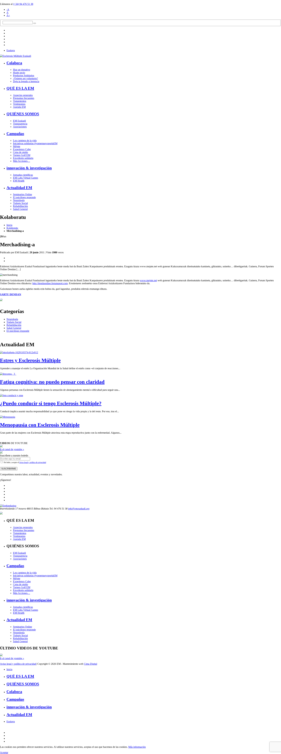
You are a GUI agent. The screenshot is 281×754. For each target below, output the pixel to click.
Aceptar (4, 752)
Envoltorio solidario (23, 158)
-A (8, 9)
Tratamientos (19, 101)
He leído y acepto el (24, 462)
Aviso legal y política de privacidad (32, 462)
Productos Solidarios (23, 75)
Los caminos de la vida (25, 140)
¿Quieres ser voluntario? (25, 78)
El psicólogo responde (24, 197)
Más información (137, 747)
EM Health (18, 180)
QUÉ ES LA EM (20, 88)
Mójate (16, 146)
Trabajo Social (20, 203)
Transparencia (20, 123)
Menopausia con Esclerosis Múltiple (40, 425)
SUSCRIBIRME (8, 468)
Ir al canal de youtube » (12, 449)
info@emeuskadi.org (78, 508)
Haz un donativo (21, 69)
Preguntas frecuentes (23, 98)
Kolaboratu (12, 228)
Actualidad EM (19, 188)
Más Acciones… (21, 161)
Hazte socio (19, 72)
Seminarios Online (22, 194)
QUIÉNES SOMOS (23, 114)
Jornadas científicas (23, 174)
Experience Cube (22, 149)
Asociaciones (20, 126)
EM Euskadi (19, 120)
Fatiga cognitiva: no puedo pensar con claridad (52, 382)
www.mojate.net (148, 280)
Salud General (20, 209)
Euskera (11, 50)
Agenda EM (19, 107)
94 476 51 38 (23, 4)
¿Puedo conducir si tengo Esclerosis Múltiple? (50, 403)
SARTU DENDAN (10, 294)
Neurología (19, 200)
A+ (8, 15)
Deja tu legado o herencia (26, 81)
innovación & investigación (29, 168)
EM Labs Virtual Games (25, 177)
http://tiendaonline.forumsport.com (50, 283)
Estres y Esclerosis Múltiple (30, 360)
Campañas (15, 133)
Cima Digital (90, 663)
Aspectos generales (23, 95)
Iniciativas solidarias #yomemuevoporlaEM (35, 143)
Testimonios (19, 104)
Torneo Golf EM (21, 155)
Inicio (9, 225)
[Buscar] (34, 23)
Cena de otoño (20, 152)
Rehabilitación (20, 206)
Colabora (14, 63)
